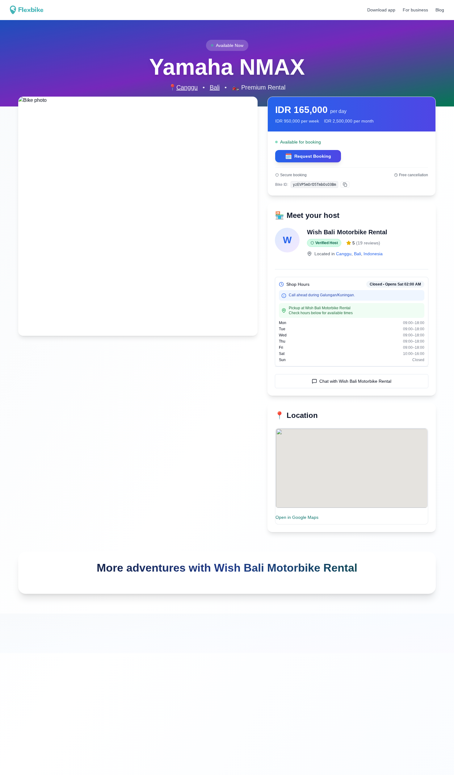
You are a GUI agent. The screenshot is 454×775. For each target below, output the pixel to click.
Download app (381, 9)
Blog (439, 9)
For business (415, 9)
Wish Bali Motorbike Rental (347, 232)
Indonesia (373, 253)
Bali (215, 87)
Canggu (187, 87)
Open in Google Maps (296, 517)
